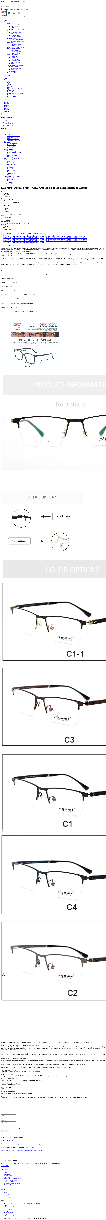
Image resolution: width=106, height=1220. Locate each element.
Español (6, 105)
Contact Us (7, 75)
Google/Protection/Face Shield (15, 65)
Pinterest (22, 9)
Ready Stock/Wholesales (13, 48)
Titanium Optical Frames (17, 29)
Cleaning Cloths (15, 57)
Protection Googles (16, 68)
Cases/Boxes (14, 56)
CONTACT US (5, 1166)
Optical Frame (11, 23)
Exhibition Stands (15, 60)
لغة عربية (7, 111)
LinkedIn (12, 9)
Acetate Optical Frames (17, 24)
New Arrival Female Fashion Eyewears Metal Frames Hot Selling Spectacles (16, 1153)
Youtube (17, 9)
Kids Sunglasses (15, 45)
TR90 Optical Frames (16, 27)
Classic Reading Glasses (17, 39)
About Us (6, 20)
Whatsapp (3, 975)
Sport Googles (14, 66)
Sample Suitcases (15, 62)
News (5, 74)
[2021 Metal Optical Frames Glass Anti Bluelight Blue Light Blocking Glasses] (22, 233)
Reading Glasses (11, 38)
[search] (1, 8)
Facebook (3, 9)
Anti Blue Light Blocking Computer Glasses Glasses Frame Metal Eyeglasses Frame (17, 1147)
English (6, 102)
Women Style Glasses (16, 51)
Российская (7, 109)
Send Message (5, 1130)
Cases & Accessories (12, 54)
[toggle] (24, 16)
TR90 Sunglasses (15, 35)
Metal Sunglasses (15, 33)
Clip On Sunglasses (16, 36)
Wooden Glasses (11, 71)
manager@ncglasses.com (18, 1)
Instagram (27, 9)
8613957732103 (8, 1212)
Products (6, 21)
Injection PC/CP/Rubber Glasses (15, 47)
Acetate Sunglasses (16, 32)
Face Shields (14, 69)
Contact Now (4, 232)
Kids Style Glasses (15, 53)
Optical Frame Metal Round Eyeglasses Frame (10, 1140)
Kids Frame (10, 42)
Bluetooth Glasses (12, 72)
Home (5, 18)
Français (6, 106)
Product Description (9, 245)
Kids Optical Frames (16, 44)
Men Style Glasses (15, 50)
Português (7, 108)
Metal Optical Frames (16, 26)
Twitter (8, 9)
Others (12, 63)
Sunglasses (10, 30)
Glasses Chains (15, 59)
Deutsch (6, 103)
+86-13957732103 (5, 1)
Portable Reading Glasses (17, 41)
